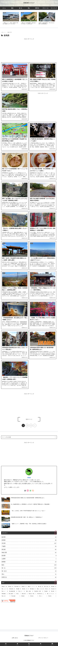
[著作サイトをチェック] (25, 490)
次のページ (29, 419)
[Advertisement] (29, 50)
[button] (55, 437)
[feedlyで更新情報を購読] (30, 490)
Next (57, 19)
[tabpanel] (11, 19)
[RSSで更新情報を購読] (33, 490)
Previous (1, 19)
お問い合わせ (15, 637)
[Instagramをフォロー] (28, 490)
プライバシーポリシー (43, 637)
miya (29, 477)
